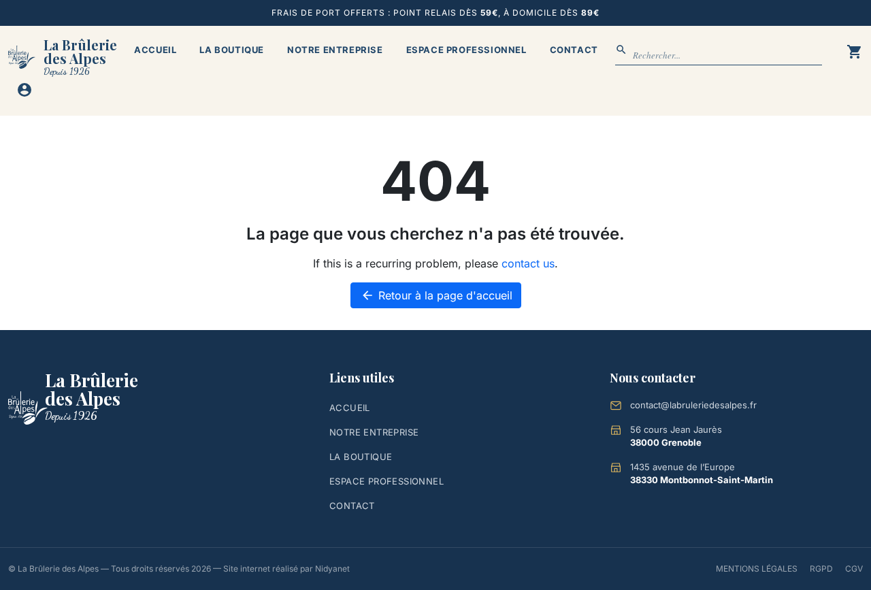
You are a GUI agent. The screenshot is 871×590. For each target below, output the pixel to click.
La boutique (231, 49)
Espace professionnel (466, 49)
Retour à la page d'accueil (436, 295)
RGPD (821, 568)
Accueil (155, 49)
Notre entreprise (335, 49)
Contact (574, 49)
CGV (854, 568)
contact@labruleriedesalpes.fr (693, 404)
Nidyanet (332, 568)
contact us (528, 263)
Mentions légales (757, 568)
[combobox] (727, 56)
